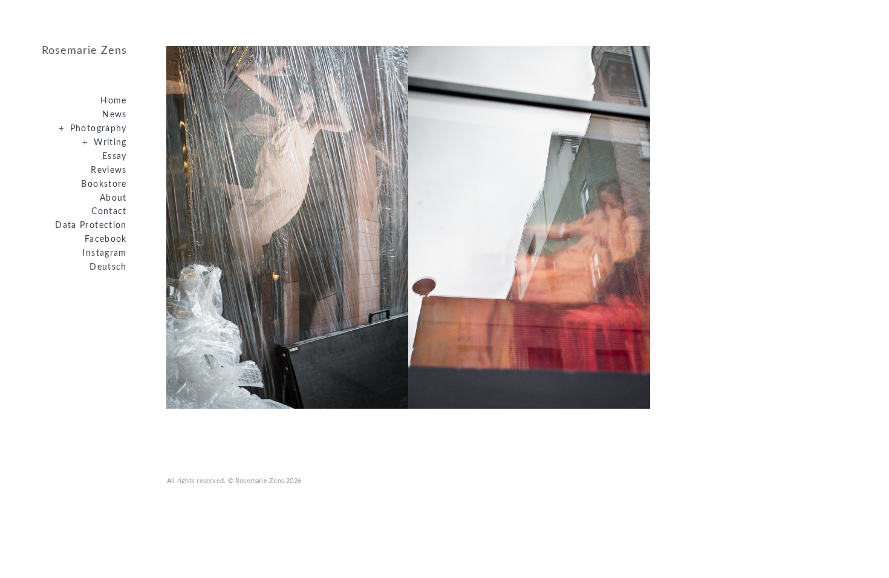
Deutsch (108, 267)
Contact (109, 211)
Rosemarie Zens (84, 50)
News (114, 115)
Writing (104, 142)
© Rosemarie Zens (256, 481)
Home (113, 101)
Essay (114, 156)
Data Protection (90, 225)
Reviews (109, 170)
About (113, 198)
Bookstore (103, 184)
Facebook (106, 239)
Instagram (104, 253)
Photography (93, 128)
